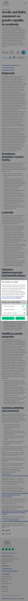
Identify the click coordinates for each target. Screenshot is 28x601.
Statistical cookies (9, 309)
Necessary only (7, 318)
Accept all (19, 318)
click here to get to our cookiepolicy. (12, 298)
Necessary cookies (9, 306)
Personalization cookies (10, 313)
